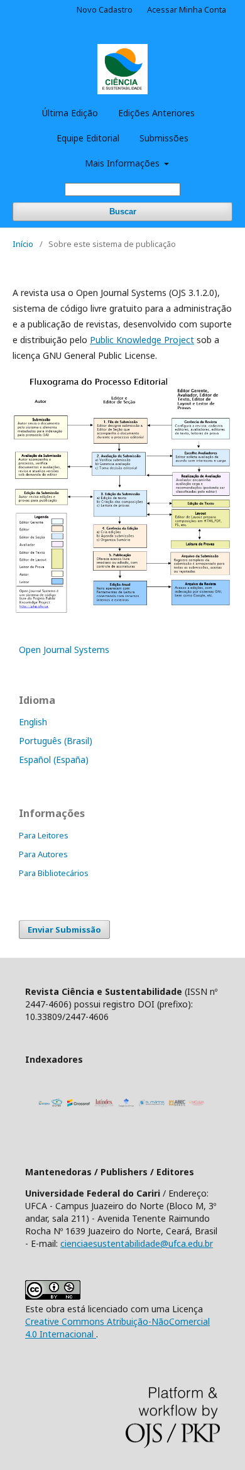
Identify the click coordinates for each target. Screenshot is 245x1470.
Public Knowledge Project (142, 340)
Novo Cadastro (105, 9)
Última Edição (70, 113)
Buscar (122, 211)
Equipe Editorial (88, 138)
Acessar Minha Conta (186, 9)
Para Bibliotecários (54, 873)
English (33, 722)
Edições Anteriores (156, 113)
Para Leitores (43, 835)
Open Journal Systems (64, 649)
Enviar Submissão (64, 929)
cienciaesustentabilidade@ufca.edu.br (136, 1243)
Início (23, 244)
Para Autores (43, 854)
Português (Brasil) (55, 741)
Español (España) (54, 759)
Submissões (163, 138)
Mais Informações (123, 163)
